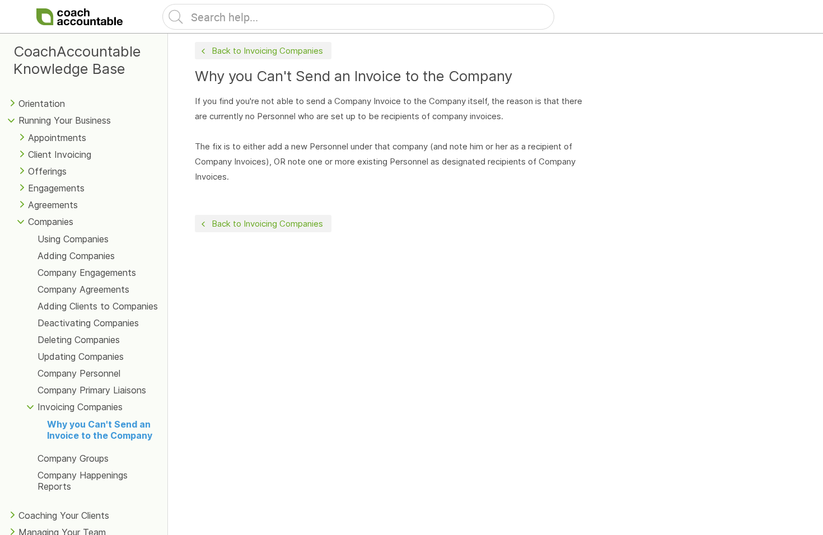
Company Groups (73, 458)
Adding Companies (76, 255)
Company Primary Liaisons (92, 390)
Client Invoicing (59, 154)
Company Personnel (79, 373)
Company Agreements (83, 289)
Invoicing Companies (80, 406)
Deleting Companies (79, 339)
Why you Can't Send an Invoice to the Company (99, 430)
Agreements (53, 204)
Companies (50, 221)
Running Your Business (64, 120)
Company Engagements (87, 272)
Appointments (57, 137)
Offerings (47, 171)
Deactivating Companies (88, 322)
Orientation (41, 103)
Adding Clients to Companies (98, 306)
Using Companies (73, 239)
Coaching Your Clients (63, 515)
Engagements (56, 188)
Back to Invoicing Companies (267, 50)
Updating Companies (81, 356)
